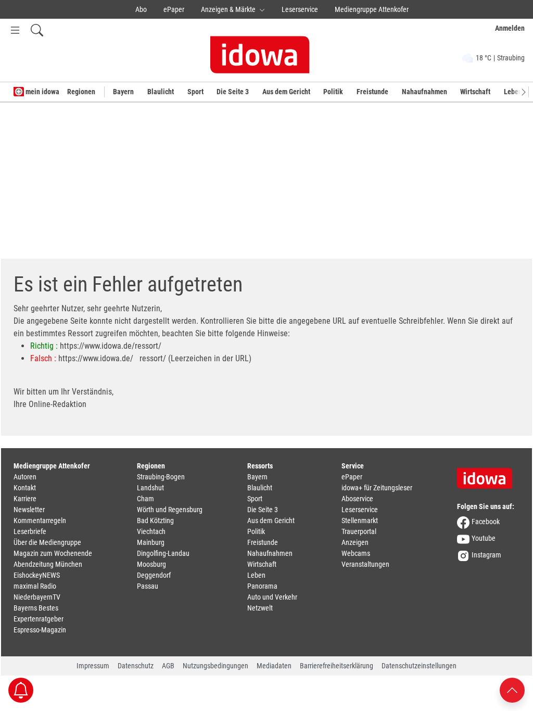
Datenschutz (136, 666)
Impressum (93, 666)
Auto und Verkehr (272, 597)
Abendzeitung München (48, 564)
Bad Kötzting (155, 520)
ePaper (173, 9)
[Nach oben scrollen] (512, 689)
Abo (141, 9)
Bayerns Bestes (36, 608)
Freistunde (372, 91)
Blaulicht (160, 91)
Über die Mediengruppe (47, 542)
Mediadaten (274, 666)
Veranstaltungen (365, 564)
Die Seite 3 (233, 91)
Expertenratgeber (39, 619)
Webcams (355, 553)
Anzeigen (355, 542)
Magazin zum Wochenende (53, 553)
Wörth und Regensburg (169, 509)
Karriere (25, 498)
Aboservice (357, 498)
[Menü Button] (15, 30)
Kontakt (25, 488)
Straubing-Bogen (161, 477)
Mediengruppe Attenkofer (372, 9)
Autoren (25, 477)
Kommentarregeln (40, 520)
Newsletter (29, 509)
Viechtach (151, 531)
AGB (168, 666)
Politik (333, 91)
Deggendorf (154, 575)
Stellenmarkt (359, 520)
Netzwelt (260, 608)
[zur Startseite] (488, 475)
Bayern (123, 91)
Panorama (262, 586)
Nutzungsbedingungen (215, 666)
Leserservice (300, 9)
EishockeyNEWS (37, 575)
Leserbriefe (30, 531)
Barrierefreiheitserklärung (336, 666)
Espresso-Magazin (40, 630)
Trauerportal (358, 531)
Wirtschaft (475, 91)
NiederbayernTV (37, 597)
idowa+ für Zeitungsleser (376, 488)
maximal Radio (35, 586)
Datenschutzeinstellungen (419, 666)
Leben (256, 575)
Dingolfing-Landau (163, 553)
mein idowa (41, 91)
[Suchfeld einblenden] (37, 30)
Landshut (150, 488)
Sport (195, 91)
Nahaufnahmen (424, 91)
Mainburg (150, 542)
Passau (147, 586)
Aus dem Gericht (286, 91)
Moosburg (151, 564)
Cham (145, 498)
